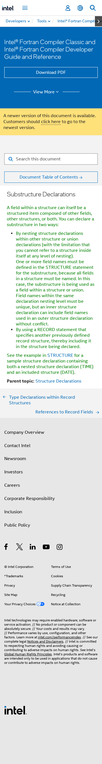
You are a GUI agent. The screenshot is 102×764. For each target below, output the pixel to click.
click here (51, 122)
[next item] (98, 21)
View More (44, 92)
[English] (80, 8)
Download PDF (51, 72)
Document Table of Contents (49, 177)
